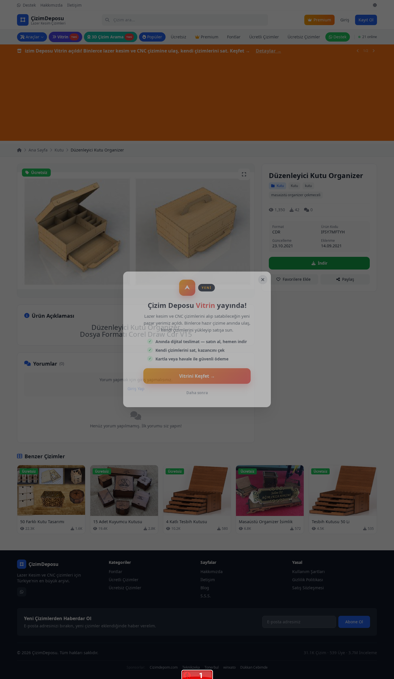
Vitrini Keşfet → (197, 376)
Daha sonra (197, 392)
